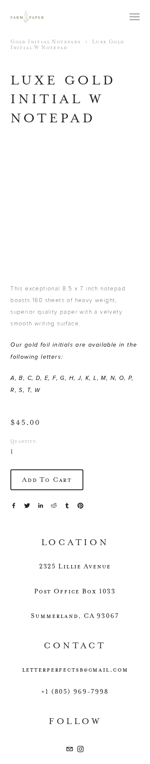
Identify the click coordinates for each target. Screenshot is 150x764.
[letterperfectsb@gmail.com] (69, 749)
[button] (46, 479)
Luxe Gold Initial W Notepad (67, 44)
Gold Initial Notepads (45, 41)
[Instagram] (80, 749)
